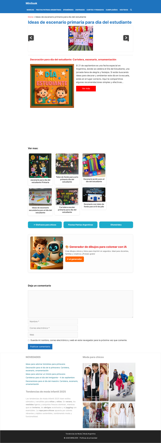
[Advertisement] (83, 128)
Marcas (30, 10)
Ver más (86, 88)
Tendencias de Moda (74, 434)
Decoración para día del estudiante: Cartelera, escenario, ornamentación (73, 59)
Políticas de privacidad (88, 438)
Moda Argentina (89, 434)
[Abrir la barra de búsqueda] (131, 10)
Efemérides (68, 10)
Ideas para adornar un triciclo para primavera (45, 374)
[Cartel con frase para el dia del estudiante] (31, 41)
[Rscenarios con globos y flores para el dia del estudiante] (126, 41)
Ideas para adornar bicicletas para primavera (45, 364)
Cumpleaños (112, 10)
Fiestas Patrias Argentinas (48, 10)
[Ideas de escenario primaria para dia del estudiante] (80, 50)
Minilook (31, 3)
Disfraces (80, 10)
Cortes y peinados (95, 10)
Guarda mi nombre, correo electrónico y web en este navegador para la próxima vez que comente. (78, 340)
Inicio (30, 17)
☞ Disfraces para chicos (45, 225)
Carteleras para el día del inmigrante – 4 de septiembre (50, 377)
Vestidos (124, 10)
